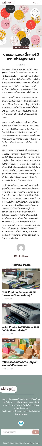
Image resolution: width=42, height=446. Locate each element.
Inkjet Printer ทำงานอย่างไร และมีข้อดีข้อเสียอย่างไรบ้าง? (20, 328)
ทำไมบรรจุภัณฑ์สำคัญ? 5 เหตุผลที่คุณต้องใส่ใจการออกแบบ (19, 363)
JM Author (21, 256)
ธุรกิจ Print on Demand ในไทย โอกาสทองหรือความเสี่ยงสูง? (19, 293)
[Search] (35, 432)
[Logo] (8, 2)
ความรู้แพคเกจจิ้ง (8, 340)
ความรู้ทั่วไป (6, 305)
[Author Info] (21, 251)
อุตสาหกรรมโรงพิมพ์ (21, 47)
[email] (21, 423)
